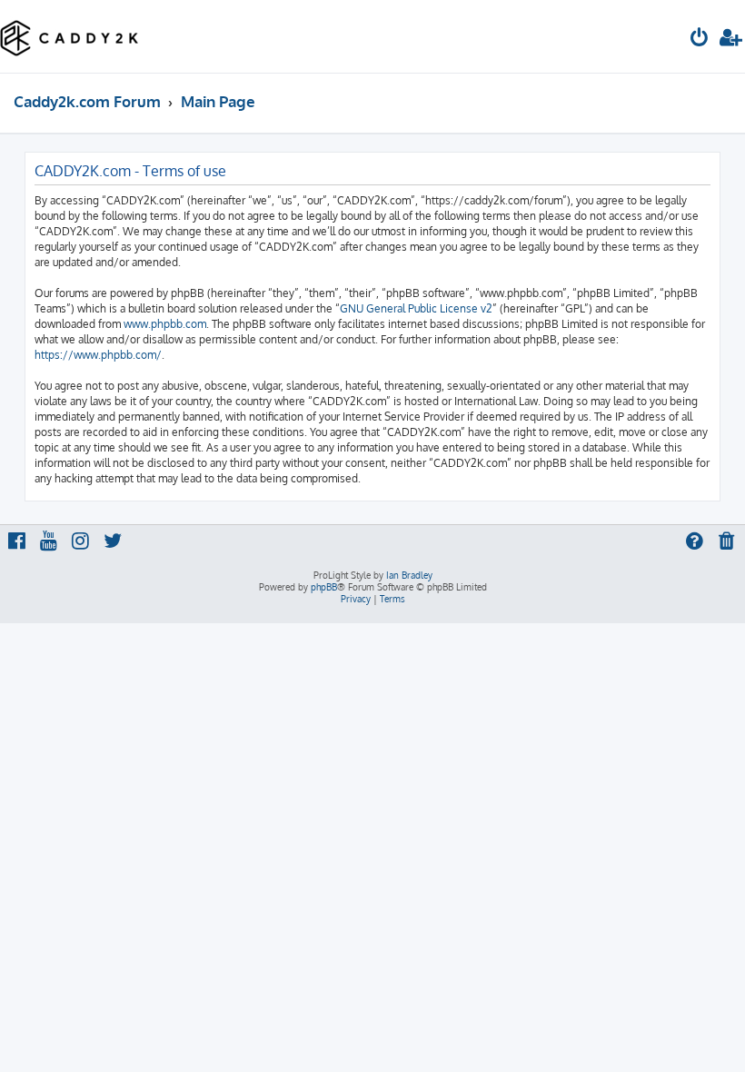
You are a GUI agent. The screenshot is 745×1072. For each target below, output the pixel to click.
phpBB (324, 586)
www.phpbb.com (165, 324)
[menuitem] (699, 39)
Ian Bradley (409, 575)
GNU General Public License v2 (416, 308)
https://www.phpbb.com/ (98, 355)
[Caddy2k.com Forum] (69, 36)
